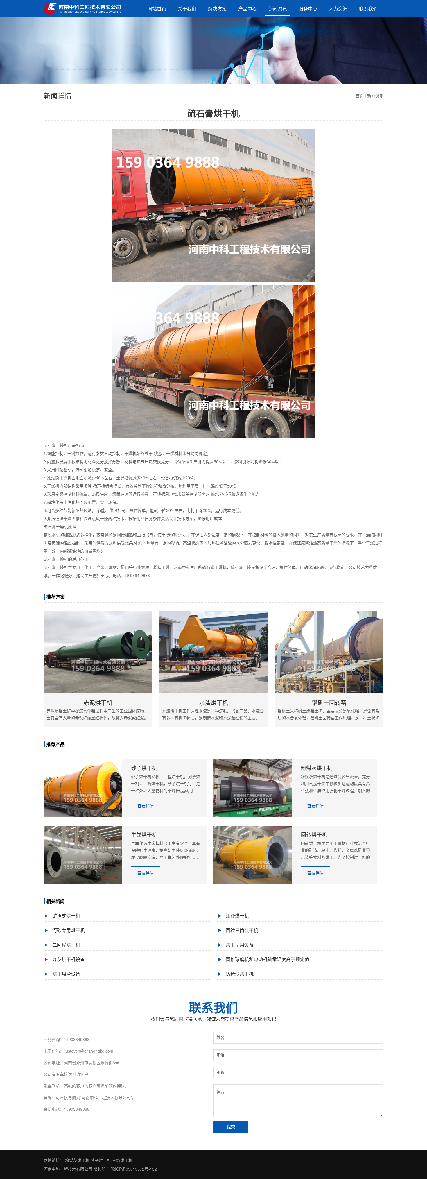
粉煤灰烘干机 (77, 1160)
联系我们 (368, 8)
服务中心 (308, 8)
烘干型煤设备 (240, 944)
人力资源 (338, 8)
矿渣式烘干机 (66, 915)
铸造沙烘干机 (240, 973)
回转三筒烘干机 (242, 930)
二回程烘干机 (66, 944)
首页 (360, 95)
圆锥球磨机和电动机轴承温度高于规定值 (267, 959)
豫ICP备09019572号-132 (134, 1169)
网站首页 (157, 8)
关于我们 (187, 8)
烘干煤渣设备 (66, 973)
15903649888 (76, 1039)
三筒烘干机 (122, 1160)
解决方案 (217, 8)
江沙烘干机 (237, 915)
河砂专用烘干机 (68, 930)
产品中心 (247, 8)
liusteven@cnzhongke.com (88, 1051)
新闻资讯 (277, 8)
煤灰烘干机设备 (68, 959)
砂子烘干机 (101, 1160)
